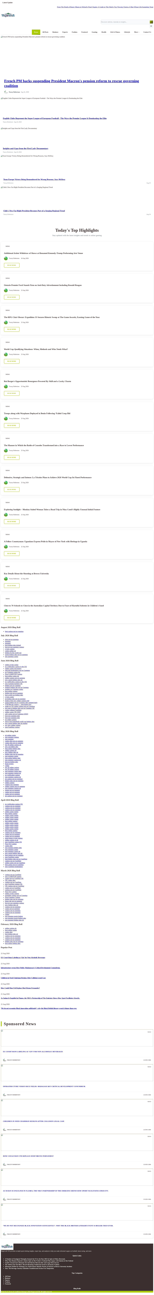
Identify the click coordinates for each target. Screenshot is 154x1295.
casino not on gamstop (12, 792)
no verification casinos (12, 775)
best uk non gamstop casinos (14, 647)
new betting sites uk (11, 752)
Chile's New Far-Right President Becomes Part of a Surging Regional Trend (34, 211)
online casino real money (13, 668)
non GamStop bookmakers (14, 866)
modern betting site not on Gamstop (17, 687)
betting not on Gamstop (13, 685)
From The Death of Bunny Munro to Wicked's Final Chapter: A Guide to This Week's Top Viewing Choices (75, 7)
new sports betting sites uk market (16, 723)
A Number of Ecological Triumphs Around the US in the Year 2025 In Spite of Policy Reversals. (35, 1259)
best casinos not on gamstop (14, 631)
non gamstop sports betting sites (15, 918)
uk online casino (10, 735)
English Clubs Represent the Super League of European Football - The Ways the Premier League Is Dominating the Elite (55, 118)
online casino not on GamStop (15, 863)
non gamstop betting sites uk (14, 920)
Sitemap (23, 1291)
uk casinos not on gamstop (14, 779)
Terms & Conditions (15, 1291)
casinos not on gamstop (12, 806)
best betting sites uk (11, 934)
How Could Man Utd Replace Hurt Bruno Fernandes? (20, 988)
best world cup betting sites (14, 695)
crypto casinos (9, 649)
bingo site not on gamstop (13, 901)
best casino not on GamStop (14, 865)
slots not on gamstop (12, 639)
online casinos (9, 783)
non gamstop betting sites (13, 848)
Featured (8, 1284)
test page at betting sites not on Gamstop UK (19, 708)
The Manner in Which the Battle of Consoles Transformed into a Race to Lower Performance (44, 445)
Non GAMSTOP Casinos (13, 674)
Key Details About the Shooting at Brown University (26, 573)
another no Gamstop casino (14, 689)
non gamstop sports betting (14, 916)
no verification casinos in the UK (16, 667)
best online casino (11, 930)
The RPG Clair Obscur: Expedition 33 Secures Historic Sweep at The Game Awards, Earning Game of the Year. (52, 317)
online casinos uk (10, 750)
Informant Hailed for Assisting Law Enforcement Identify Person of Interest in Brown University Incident (38, 1266)
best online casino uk (12, 676)
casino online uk (10, 651)
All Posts (8, 1276)
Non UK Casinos (11, 844)
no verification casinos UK (14, 804)
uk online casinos (10, 720)
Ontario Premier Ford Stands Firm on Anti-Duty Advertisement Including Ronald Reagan (43, 285)
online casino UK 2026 (12, 712)
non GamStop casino (12, 857)
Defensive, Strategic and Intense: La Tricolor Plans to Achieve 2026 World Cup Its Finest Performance (47, 477)
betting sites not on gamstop (14, 754)
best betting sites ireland (13, 645)
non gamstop (9, 739)
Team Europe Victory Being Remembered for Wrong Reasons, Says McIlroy (34, 179)
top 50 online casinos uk (13, 745)
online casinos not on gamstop (15, 678)
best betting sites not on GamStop (16, 859)
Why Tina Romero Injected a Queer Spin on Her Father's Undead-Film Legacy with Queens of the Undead (39, 1261)
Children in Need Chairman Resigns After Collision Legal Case (23, 978)
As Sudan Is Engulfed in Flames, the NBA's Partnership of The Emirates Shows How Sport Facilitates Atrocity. (40, 998)
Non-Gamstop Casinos (12, 897)
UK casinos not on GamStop (14, 886)
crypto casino (9, 697)
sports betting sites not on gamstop (16, 655)
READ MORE (11, 265)
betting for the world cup (13, 653)
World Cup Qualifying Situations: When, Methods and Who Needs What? (36, 349)
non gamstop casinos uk (13, 760)
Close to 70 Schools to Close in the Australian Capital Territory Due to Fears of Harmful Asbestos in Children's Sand (54, 605)
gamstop (8, 641)
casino (7, 766)
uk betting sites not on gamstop (15, 699)
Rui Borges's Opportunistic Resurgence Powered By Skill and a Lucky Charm (37, 381)
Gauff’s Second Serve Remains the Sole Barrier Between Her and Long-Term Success (32, 1263)
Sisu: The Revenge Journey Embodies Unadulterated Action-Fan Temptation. (29, 1268)
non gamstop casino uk (12, 851)
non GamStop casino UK (13, 842)
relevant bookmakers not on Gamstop (17, 670)
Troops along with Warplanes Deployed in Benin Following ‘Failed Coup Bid (37, 413)
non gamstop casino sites (13, 771)
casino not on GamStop (13, 888)
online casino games (11, 812)
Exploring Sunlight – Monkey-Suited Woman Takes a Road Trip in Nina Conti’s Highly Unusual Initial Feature (52, 509)
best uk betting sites (11, 762)
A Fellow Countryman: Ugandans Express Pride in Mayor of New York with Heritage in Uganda (45, 541)
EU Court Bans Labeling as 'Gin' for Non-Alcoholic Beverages (23, 957)
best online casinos (11, 691)
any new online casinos (12, 725)
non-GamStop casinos (12, 727)
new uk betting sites (11, 747)
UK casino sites (10, 880)
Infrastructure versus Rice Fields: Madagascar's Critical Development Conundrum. (30, 968)
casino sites (8, 846)
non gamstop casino (11, 656)
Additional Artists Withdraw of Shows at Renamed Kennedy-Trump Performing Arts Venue (43, 253)
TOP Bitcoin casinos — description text (18, 704)
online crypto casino (11, 665)
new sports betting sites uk (13, 680)
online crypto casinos (12, 893)
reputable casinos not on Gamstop (16, 895)
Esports (7, 1280)
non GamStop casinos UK (13, 884)
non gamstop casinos (12, 737)
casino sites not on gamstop (14, 741)
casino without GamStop (13, 710)
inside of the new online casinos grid (17, 701)
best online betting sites (12, 748)
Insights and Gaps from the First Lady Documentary (25, 148)
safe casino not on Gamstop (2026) (16, 714)
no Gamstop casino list (12, 672)
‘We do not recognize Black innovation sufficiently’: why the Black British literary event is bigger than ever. (39, 1008)
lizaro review (9, 764)
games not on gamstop (12, 790)
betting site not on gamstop (14, 693)
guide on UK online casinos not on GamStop (20, 706)
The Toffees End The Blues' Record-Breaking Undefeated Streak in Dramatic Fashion (32, 1264)
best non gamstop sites (12, 716)
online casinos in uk (11, 840)
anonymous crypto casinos (14, 838)
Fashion (7, 1282)
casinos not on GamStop (13, 861)
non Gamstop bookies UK (13, 684)
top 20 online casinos (12, 767)
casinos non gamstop (12, 784)
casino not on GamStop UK (14, 878)
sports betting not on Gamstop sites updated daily (21, 703)
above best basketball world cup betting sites (19, 721)
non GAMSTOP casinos (13, 876)
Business (7, 1278)
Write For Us (5, 1291)
